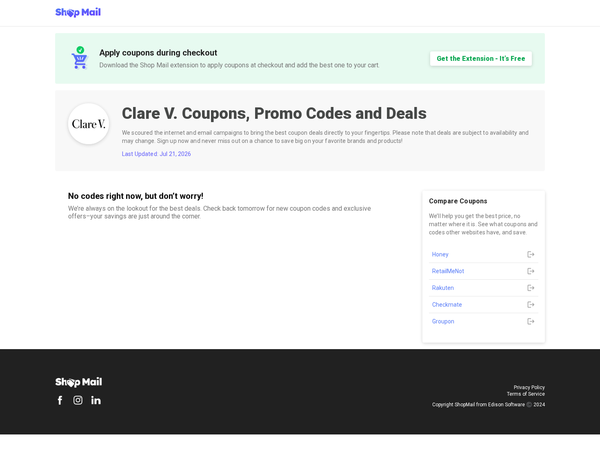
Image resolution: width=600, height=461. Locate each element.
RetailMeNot (448, 271)
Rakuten (443, 288)
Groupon (443, 321)
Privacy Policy (529, 387)
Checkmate (447, 304)
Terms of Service (526, 394)
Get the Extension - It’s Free (481, 58)
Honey (440, 254)
